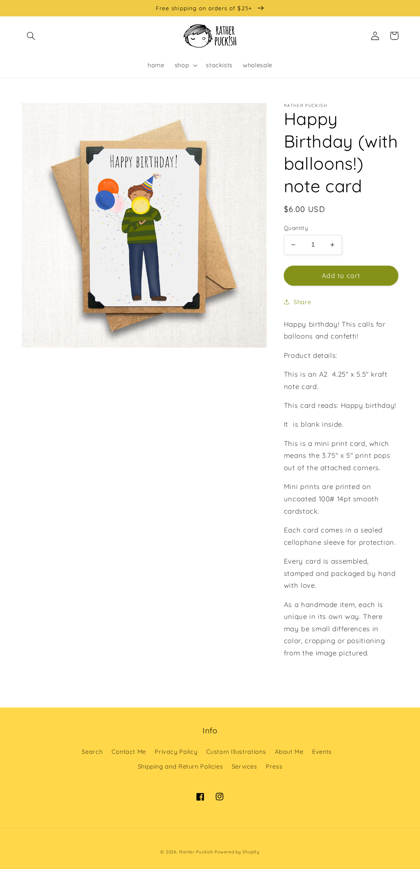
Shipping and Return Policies (180, 766)
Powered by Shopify (237, 852)
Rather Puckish (196, 852)
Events (322, 751)
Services (244, 766)
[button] (31, 35)
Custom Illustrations (236, 751)
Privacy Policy (176, 751)
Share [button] (302, 302)
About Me (289, 751)
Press (274, 766)
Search (92, 751)
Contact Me (129, 751)
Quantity (296, 227)
